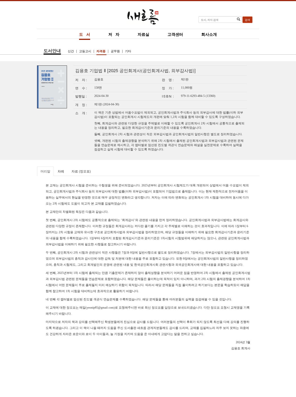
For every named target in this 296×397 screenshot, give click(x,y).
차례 (61, 171)
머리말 (45, 171)
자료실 (143, 34)
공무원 (116, 51)
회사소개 (209, 34)
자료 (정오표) (81, 171)
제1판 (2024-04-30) (106, 104)
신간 (71, 51)
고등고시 (85, 51)
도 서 (84, 34)
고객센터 (175, 34)
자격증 (101, 51)
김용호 (98, 79)
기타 (128, 51)
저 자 (113, 34)
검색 (247, 19)
